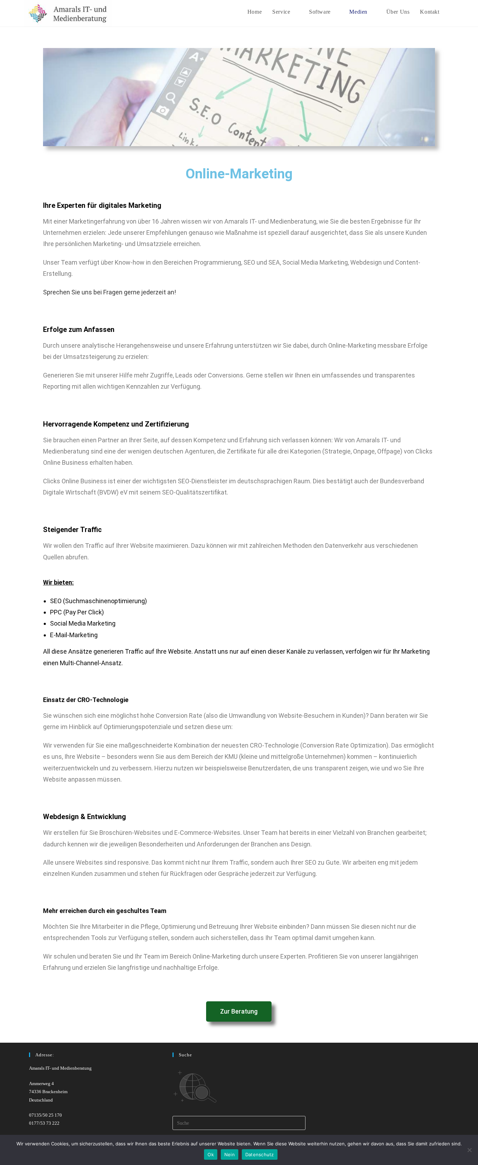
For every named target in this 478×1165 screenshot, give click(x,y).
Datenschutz (259, 1154)
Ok (211, 1154)
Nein (229, 1154)
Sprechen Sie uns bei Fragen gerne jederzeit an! (109, 292)
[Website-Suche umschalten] (452, 11)
